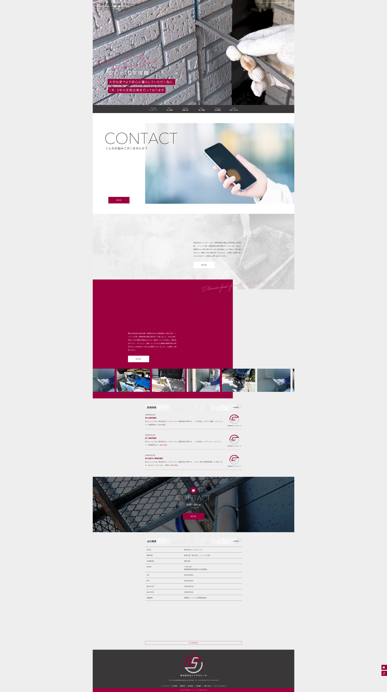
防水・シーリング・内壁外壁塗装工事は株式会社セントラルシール (275, 2)
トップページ (153, 109)
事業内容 (185, 109)
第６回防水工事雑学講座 (154, 458)
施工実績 (202, 109)
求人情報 (169, 109)
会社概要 (218, 109)
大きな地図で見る (193, 643)
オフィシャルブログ (219, 686)
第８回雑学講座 (150, 418)
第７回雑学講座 (150, 438)
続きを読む (162, 424)
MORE (204, 265)
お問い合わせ (234, 109)
